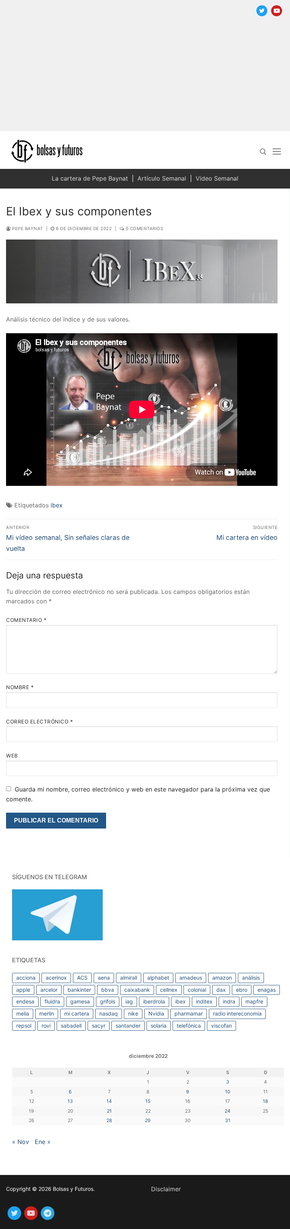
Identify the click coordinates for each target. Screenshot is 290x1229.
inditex (204, 1001)
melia (22, 1013)
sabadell (71, 1025)
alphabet (158, 977)
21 (109, 1111)
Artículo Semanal (161, 178)
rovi (46, 1025)
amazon (222, 977)
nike (133, 1013)
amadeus (190, 977)
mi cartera (76, 1013)
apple (23, 989)
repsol (23, 1025)
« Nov (20, 1142)
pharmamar (188, 1013)
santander (128, 1025)
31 (227, 1120)
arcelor (48, 989)
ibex (57, 505)
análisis (251, 977)
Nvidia (156, 1013)
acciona (25, 977)
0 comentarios (143, 228)
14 (109, 1101)
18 (265, 1101)
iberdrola (154, 1001)
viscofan (221, 1025)
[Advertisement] (145, 78)
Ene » (43, 1142)
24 (227, 1111)
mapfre (254, 1001)
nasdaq (108, 1013)
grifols (107, 1001)
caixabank (137, 989)
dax (221, 989)
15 (147, 1101)
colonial (197, 989)
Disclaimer (166, 1189)
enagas (267, 989)
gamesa (80, 1001)
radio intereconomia (237, 1013)
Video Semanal (217, 178)
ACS (82, 977)
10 (227, 1092)
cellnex (168, 989)
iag (129, 1001)
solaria (159, 1025)
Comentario (26, 620)
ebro (241, 989)
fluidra (52, 1001)
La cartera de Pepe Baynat (90, 178)
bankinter (79, 989)
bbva (107, 989)
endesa (25, 1001)
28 (109, 1120)
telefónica (189, 1025)
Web (12, 756)
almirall (128, 977)
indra (229, 1001)
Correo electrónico (39, 722)
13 (70, 1101)
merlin (46, 1013)
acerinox (56, 977)
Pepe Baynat (27, 228)
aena (104, 977)
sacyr (98, 1025)
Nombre (20, 687)
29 (148, 1120)
